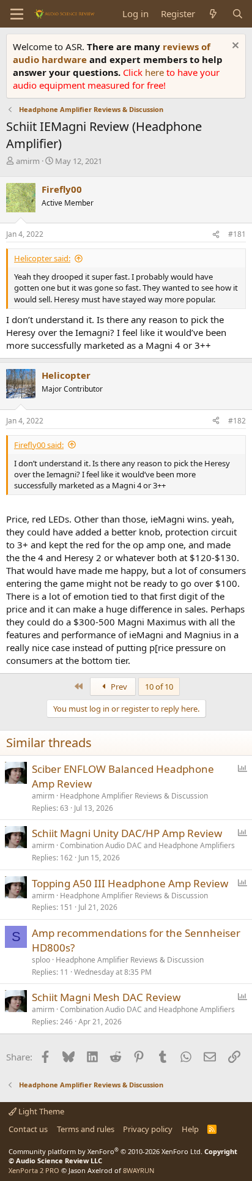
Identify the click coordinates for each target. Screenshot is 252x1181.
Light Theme (40, 1111)
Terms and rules (85, 1128)
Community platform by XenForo (105, 1151)
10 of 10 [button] (159, 686)
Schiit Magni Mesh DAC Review (106, 997)
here (155, 72)
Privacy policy (147, 1128)
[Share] (216, 235)
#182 (237, 420)
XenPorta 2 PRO (34, 1170)
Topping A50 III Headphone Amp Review (130, 883)
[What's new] (213, 14)
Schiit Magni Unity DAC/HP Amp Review (127, 833)
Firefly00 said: (39, 444)
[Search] (238, 14)
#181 (237, 234)
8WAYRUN (138, 1170)
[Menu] (16, 14)
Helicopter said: (42, 258)
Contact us (28, 1128)
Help (190, 1128)
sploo (41, 960)
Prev (118, 686)
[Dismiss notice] (234, 46)
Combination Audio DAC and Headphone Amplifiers (147, 845)
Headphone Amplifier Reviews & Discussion (134, 796)
